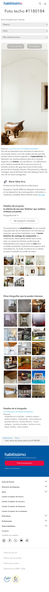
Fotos (4, 499)
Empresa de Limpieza (9, 492)
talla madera (23, 427)
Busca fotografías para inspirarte (12, 20)
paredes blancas (11, 422)
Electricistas (6, 506)
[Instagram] (4, 541)
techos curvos (34, 424)
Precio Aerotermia (8, 487)
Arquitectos (6, 510)
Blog (3, 495)
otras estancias (35, 419)
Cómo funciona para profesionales (14, 524)
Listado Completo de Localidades (14, 511)
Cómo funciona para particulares (14, 519)
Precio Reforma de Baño (10, 484)
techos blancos (26, 422)
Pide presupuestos (24, 588)
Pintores (5, 503)
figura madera (10, 427)
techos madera (11, 419)
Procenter (5, 501)
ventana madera (32, 417)
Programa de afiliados (10, 533)
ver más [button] (41, 195)
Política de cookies (11, 563)
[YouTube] (21, 541)
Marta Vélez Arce (17, 182)
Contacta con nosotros (10, 535)
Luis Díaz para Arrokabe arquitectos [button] (24, 149)
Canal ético (6, 531)
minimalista (23, 419)
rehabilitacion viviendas (14, 417)
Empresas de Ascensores (11, 490)
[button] (24, 482)
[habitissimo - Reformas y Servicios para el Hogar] (10, 4)
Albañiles (5, 508)
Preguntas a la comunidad (11, 497)
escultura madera (20, 424)
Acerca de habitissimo (10, 529)
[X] (15, 541)
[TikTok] (27, 541)
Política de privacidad (13, 558)
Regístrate (5, 521)
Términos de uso (10, 553)
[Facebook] (10, 541)
